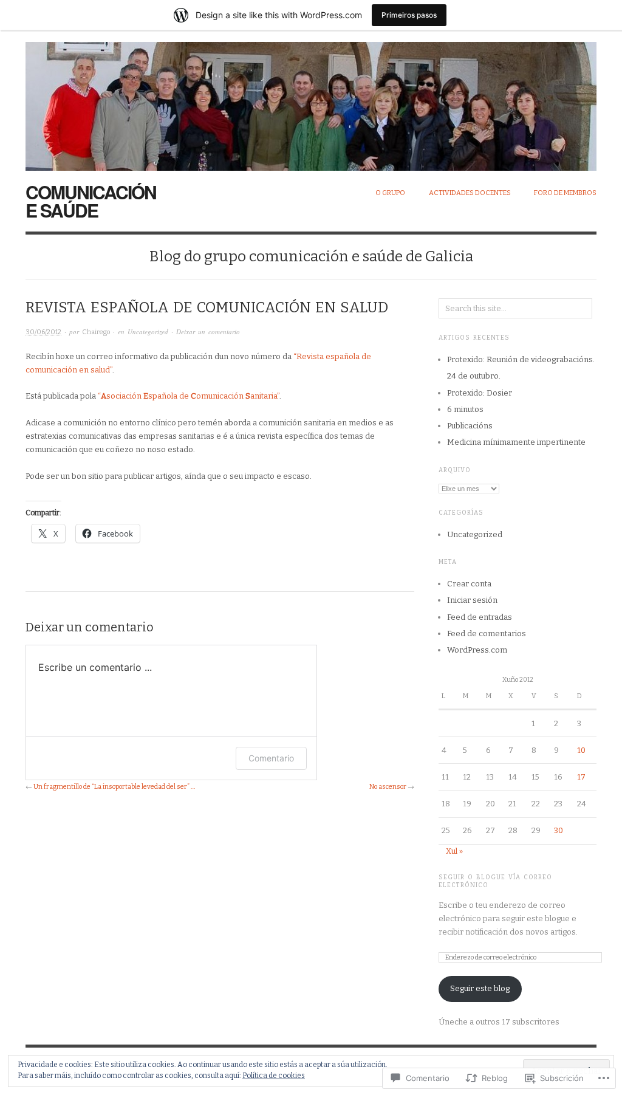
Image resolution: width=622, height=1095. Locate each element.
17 (581, 776)
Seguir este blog (480, 988)
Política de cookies (273, 1075)
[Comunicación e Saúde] (311, 99)
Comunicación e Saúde (91, 201)
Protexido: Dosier (479, 392)
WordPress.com (477, 649)
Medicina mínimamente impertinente (516, 442)
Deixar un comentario (208, 331)
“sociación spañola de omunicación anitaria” (188, 395)
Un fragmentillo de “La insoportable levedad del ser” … (114, 787)
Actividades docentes (470, 193)
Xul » (454, 851)
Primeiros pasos (409, 14)
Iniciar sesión (472, 600)
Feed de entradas (479, 617)
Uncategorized (148, 331)
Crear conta (469, 583)
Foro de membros (565, 193)
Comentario (271, 758)
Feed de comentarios (486, 633)
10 (581, 750)
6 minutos (465, 409)
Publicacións (470, 425)
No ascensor (387, 787)
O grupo (390, 193)
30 (558, 830)
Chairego (96, 332)
